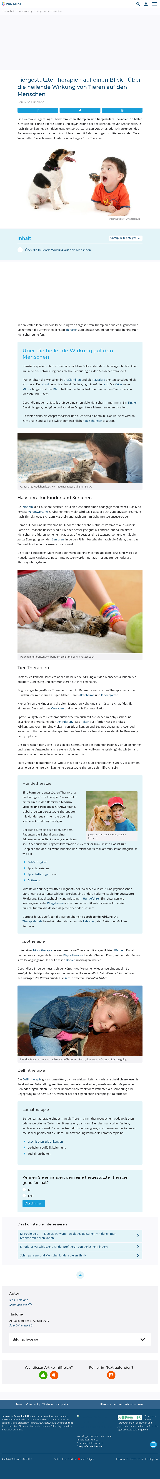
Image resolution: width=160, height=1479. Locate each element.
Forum (20, 1404)
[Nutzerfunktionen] (146, 4)
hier (67, 978)
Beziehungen (93, 421)
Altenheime (86, 695)
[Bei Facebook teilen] (38, 110)
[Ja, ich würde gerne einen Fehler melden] (111, 1375)
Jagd (105, 384)
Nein (31, 1195)
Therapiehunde (32, 921)
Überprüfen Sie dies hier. (90, 1446)
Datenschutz (136, 1459)
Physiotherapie (73, 955)
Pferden (119, 950)
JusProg (145, 1429)
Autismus (34, 880)
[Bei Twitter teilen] (80, 110)
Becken (70, 960)
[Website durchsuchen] (138, 4)
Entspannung (25, 11)
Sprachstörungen (39, 874)
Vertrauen (57, 708)
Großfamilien (72, 379)
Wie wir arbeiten (134, 1404)
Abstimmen (33, 1203)
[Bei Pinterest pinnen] (122, 110)
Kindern (27, 507)
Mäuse (26, 389)
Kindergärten (109, 695)
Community (33, 1404)
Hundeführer (91, 898)
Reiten (85, 722)
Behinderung (64, 722)
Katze (118, 384)
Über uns (106, 1404)
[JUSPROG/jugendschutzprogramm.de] (130, 1417)
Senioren (58, 539)
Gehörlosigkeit (37, 862)
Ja (29, 1189)
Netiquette (62, 1404)
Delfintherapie (32, 1079)
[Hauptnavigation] (154, 4)
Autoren (118, 1404)
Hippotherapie (42, 950)
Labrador (89, 921)
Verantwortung (38, 512)
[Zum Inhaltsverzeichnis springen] (80, 1275)
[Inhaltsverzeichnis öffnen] (153, 1444)
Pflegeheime (55, 903)
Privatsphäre (151, 1459)
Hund (45, 384)
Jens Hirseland (18, 1300)
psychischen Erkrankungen (45, 1141)
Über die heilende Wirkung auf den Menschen (58, 250)
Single (132, 402)
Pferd (56, 389)
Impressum (122, 1459)
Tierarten (72, 330)
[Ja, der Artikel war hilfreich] (43, 1375)
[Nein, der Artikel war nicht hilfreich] (54, 1375)
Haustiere (98, 379)
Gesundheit (8, 11)
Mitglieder (48, 1404)
